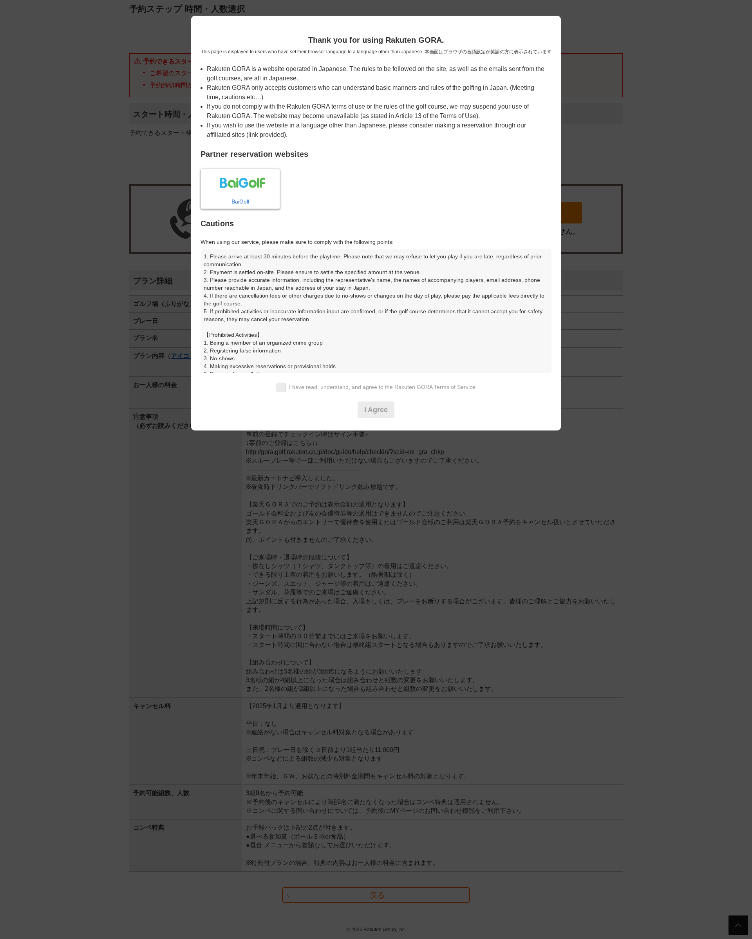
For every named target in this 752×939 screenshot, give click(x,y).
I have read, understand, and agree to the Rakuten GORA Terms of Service (382, 387)
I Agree (376, 410)
